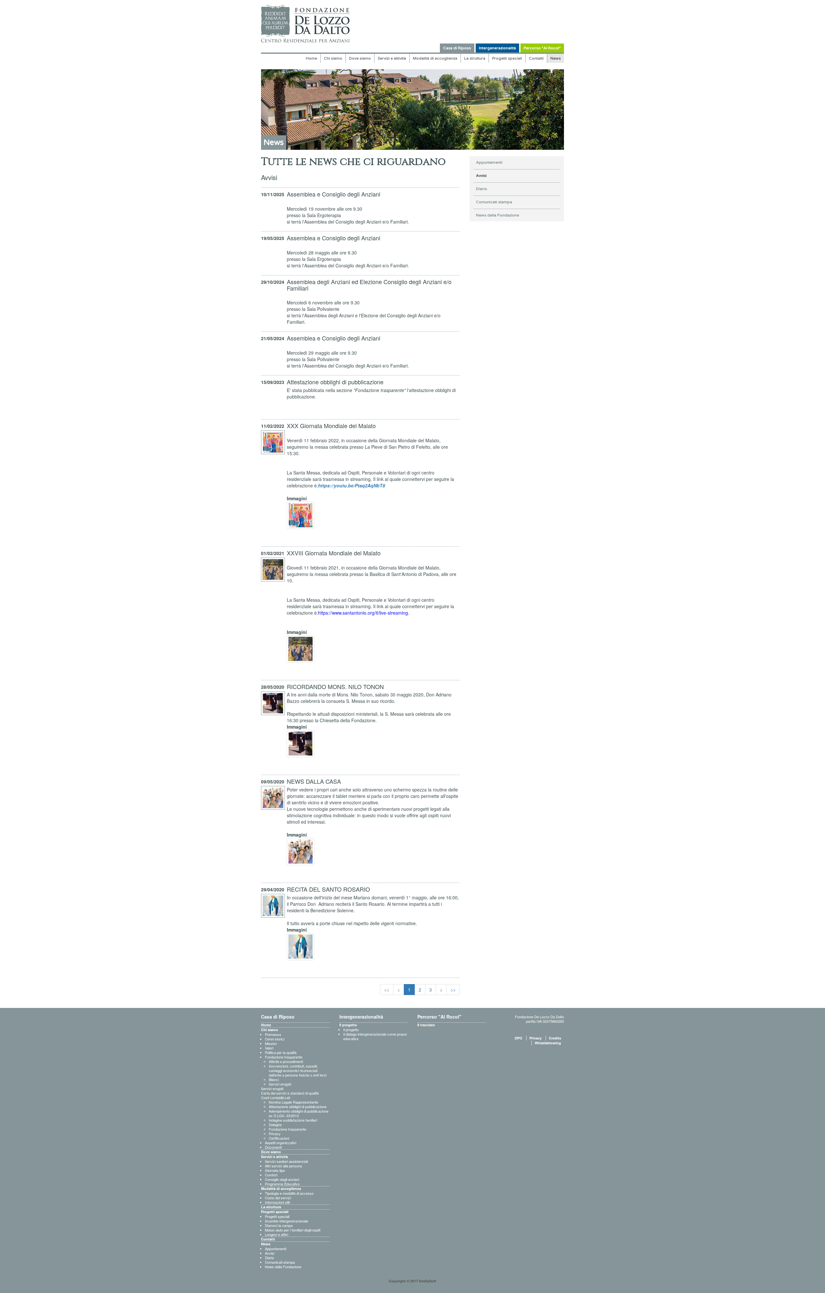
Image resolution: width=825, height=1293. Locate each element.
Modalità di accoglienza (435, 58)
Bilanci (274, 1079)
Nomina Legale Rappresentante (293, 1102)
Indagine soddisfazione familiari (293, 1120)
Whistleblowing (548, 1042)
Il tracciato (426, 1024)
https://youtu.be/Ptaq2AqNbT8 (351, 485)
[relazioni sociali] (300, 851)
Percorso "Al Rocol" (542, 48)
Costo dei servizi (278, 1197)
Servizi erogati (280, 1084)
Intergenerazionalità (497, 48)
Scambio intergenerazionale (286, 1220)
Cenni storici (274, 1038)
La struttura (474, 58)
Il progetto (348, 1024)
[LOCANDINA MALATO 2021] (300, 649)
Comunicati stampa (494, 202)
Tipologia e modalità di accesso (289, 1193)
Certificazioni (279, 1138)
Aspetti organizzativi (280, 1142)
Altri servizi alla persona (283, 1165)
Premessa (273, 1034)
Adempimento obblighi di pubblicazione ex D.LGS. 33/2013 (298, 1113)
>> (453, 989)
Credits (555, 1038)
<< (386, 989)
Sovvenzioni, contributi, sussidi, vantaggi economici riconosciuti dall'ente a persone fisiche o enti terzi (297, 1070)
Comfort (271, 1174)
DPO (518, 1038)
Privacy (275, 1133)
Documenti (273, 1147)
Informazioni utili (277, 1202)
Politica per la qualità (280, 1052)
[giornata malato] (300, 515)
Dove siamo (360, 58)
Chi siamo (333, 58)
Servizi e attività (392, 58)
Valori (269, 1047)
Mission (271, 1043)
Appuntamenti (489, 162)
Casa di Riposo (457, 48)
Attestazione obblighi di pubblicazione (297, 1106)
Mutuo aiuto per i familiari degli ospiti (292, 1229)
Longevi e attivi (276, 1234)
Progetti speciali (507, 58)
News (555, 58)
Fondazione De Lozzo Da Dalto (539, 1016)
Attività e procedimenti (286, 1061)
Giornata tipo (275, 1170)
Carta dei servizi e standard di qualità (290, 1093)
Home (311, 58)
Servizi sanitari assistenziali (286, 1161)
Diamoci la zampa (279, 1225)
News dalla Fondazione (497, 215)
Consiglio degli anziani (282, 1179)
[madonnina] (300, 946)
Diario (481, 189)
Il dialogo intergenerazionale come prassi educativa (375, 1036)
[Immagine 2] (300, 743)
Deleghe (275, 1124)
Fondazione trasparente (283, 1056)
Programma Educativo (282, 1183)
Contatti (536, 58)
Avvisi (481, 175)
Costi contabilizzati (275, 1097)
